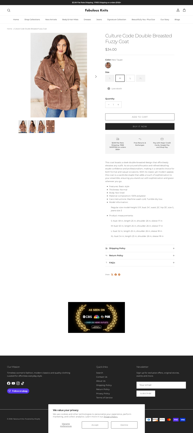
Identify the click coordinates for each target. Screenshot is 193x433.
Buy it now (140, 126)
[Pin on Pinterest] (119, 275)
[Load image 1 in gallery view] (59, 75)
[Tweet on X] (112, 275)
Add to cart (140, 117)
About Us (100, 381)
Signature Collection (116, 19)
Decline (124, 425)
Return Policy (102, 389)
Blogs (177, 19)
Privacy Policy (103, 393)
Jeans (99, 19)
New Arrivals (51, 19)
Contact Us (101, 377)
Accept (95, 425)
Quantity (109, 98)
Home (16, 19)
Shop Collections (32, 19)
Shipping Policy (104, 385)
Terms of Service (104, 397)
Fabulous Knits (18, 419)
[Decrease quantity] (107, 105)
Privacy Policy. (111, 416)
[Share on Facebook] (116, 275)
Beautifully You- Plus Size (143, 19)
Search (99, 373)
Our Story (165, 19)
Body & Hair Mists (70, 19)
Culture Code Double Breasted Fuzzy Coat (30, 29)
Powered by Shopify (32, 419)
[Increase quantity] (119, 105)
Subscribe (145, 393)
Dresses (87, 19)
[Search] (8, 10)
